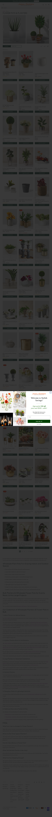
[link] (39, 394)
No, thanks (39, 424)
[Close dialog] (51, 392)
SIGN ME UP (39, 421)
